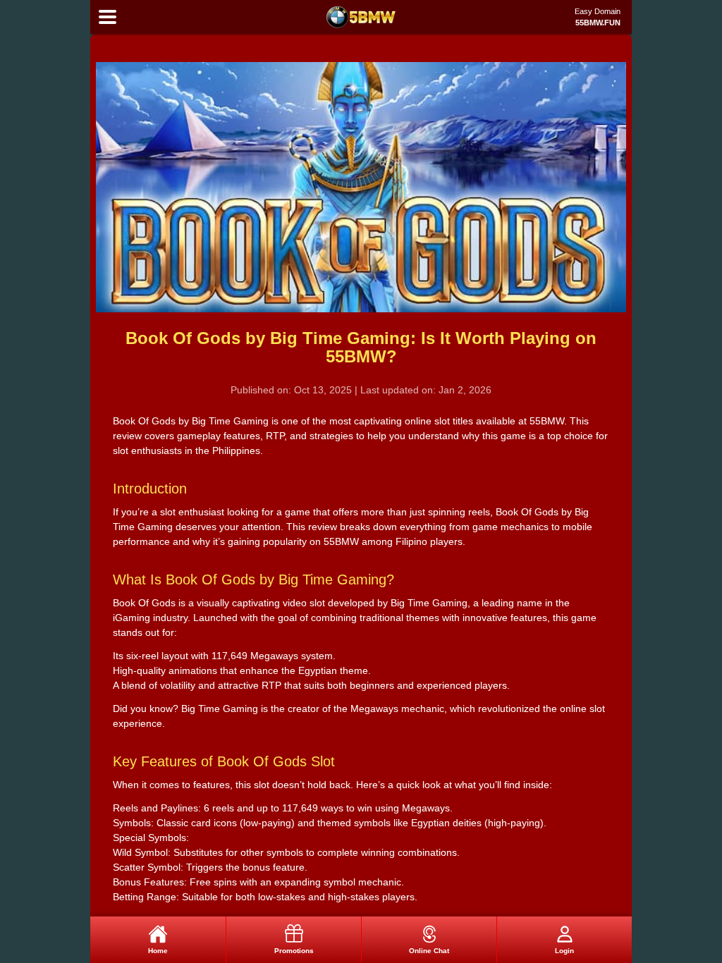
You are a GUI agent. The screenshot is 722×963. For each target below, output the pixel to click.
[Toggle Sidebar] (107, 17)
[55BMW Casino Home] (361, 17)
